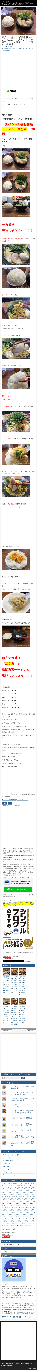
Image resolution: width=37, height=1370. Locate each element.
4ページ (21, 1183)
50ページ (26, 1185)
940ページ (23, 1220)
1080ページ (28, 1225)
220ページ (9, 1192)
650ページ (16, 1209)
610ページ (21, 1207)
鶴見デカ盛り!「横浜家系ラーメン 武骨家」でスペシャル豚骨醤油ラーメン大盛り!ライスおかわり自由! (18, 41)
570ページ (25, 1205)
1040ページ (31, 1223)
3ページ (15, 1183)
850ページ (25, 1216)
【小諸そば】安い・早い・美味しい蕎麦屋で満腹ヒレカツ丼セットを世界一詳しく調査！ (6, 1014)
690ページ (11, 1211)
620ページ (28, 1207)
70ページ (4, 1187)
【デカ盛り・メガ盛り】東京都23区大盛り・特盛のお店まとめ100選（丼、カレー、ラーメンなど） (22, 1112)
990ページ (25, 1221)
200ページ (28, 1190)
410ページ (11, 1200)
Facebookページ (8, 1166)
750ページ (21, 1212)
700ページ (18, 1211)
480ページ (28, 1201)
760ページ (28, 1212)
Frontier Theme (32, 1368)
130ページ (11, 1189)
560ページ (18, 1205)
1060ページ (12, 1225)
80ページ (10, 1187)
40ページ (19, 1185)
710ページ (25, 1211)
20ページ (7, 1185)
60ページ (32, 1185)
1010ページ (8, 1223)
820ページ (4, 1216)
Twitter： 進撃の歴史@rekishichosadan (15, 800)
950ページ (30, 1220)
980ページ (18, 1221)
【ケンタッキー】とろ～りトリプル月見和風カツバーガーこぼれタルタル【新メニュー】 (22, 1143)
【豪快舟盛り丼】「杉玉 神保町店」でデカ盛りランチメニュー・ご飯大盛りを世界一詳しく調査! (22, 1014)
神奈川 (8, 50)
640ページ (9, 1209)
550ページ (11, 1205)
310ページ (7, 1196)
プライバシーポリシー (9, 1172)
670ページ (30, 1209)
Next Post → (31, 1030)
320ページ (14, 1196)
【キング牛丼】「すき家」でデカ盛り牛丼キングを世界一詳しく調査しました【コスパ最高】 (14, 984)
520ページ (23, 1203)
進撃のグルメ (6, 1)
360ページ (9, 1198)
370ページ (16, 1198)
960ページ (4, 1221)
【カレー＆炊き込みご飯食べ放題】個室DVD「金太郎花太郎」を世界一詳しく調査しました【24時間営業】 (14, 1015)
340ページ (28, 1196)
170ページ (7, 1190)
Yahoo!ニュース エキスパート (11, 1175)
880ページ (14, 1218)
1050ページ (5, 1225)
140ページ (18, 1189)
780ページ (9, 1214)
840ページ (18, 1216)
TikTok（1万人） (8, 1163)
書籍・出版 (6, 1169)
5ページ (27, 1183)
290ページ (25, 1194)
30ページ (13, 1185)
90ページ (17, 1187)
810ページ (30, 1214)
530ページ (30, 1203)
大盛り (29, 48)
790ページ (16, 1214)
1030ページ (23, 1223)
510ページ (16, 1203)
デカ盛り (14, 48)
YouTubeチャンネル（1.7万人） (12, 1155)
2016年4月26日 (8, 46)
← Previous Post (6, 1030)
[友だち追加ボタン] (18, 893)
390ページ (30, 1198)
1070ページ (20, 1225)
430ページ (25, 1200)
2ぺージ (9, 1183)
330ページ (21, 1196)
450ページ (7, 1201)
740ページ (14, 1212)
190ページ (21, 1190)
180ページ (14, 1190)
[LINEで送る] (8, 90)
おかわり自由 (7, 48)
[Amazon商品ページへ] (18, 949)
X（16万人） (7, 1157)
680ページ (4, 1211)
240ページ (23, 1192)
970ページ (11, 1221)
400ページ (4, 1200)
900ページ (28, 1218)
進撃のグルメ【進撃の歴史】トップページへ (17, 1317)
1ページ (4, 1183)
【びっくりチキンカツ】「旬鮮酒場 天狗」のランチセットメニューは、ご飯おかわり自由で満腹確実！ (22, 985)
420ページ (18, 1200)
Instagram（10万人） (9, 1160)
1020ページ (15, 1223)
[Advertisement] (18, 70)
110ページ (30, 1187)
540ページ (4, 1205)
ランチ (19, 48)
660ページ (23, 1209)
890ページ (21, 1218)
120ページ (4, 1189)
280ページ (18, 1194)
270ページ (11, 1194)
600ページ (14, 1207)
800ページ (23, 1214)
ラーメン (24, 48)
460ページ (14, 1201)
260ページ (4, 1194)
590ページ (7, 1207)
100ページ (23, 1187)
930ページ (16, 1220)
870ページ (7, 1218)
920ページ (9, 1220)
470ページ (21, 1201)
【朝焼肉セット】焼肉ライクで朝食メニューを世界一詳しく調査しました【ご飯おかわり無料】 (6, 984)
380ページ (23, 1198)
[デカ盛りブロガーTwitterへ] (14, 1281)
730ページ (7, 1212)
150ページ (25, 1189)
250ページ (30, 1192)
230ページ (16, 1192)
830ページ (11, 1216)
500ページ (9, 1203)
